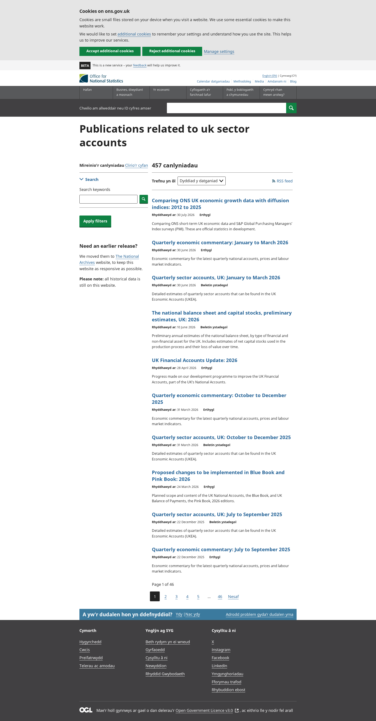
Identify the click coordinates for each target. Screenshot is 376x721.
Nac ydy (192, 614)
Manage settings (219, 51)
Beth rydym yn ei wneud (168, 641)
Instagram (221, 649)
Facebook (220, 657)
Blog (293, 81)
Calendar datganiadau (213, 81)
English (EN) (269, 75)
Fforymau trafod (226, 681)
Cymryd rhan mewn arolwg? (273, 92)
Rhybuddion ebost (228, 689)
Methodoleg (242, 81)
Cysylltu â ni (157, 657)
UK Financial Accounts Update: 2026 (194, 360)
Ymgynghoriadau (227, 673)
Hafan (87, 90)
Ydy (179, 614)
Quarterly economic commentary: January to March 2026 (220, 242)
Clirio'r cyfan (136, 165)
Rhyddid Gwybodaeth (165, 673)
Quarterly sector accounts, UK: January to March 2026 (216, 277)
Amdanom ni (277, 81)
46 (220, 596)
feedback (139, 65)
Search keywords (94, 189)
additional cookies (134, 34)
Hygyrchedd (90, 641)
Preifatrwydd (91, 657)
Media (259, 81)
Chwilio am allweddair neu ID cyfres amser (115, 108)
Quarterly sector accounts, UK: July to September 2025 (217, 514)
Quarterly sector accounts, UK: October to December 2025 (221, 437)
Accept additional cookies (110, 50)
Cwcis (84, 649)
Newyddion (156, 665)
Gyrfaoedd (155, 649)
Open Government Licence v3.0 (204, 710)
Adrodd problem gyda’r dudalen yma (259, 614)
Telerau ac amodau (97, 665)
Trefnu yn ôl (164, 181)
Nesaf (233, 596)
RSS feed (285, 181)
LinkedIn (219, 665)
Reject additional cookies (172, 50)
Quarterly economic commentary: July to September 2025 (221, 549)
